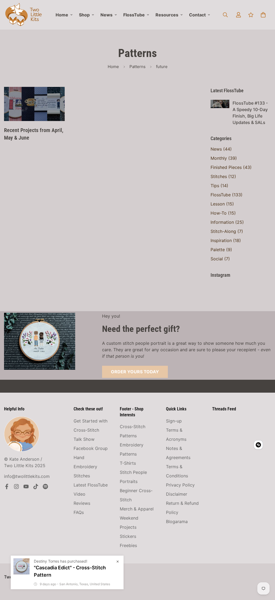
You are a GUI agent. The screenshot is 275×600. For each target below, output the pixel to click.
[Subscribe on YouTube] (26, 486)
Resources (166, 14)
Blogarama (177, 521)
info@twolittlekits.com (27, 476)
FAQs (79, 512)
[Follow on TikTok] (36, 486)
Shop (84, 14)
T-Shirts (128, 463)
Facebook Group (91, 448)
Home (62, 14)
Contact (197, 14)
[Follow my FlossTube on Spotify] (45, 486)
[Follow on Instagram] (16, 486)
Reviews (82, 503)
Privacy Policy (180, 485)
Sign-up (174, 421)
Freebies (128, 545)
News (106, 14)
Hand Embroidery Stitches (85, 466)
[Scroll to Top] (264, 571)
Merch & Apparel (137, 509)
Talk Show (84, 439)
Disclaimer (176, 494)
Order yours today (135, 371)
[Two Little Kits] (23, 15)
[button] (263, 15)
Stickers (128, 536)
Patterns (137, 66)
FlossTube (134, 14)
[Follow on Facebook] (7, 486)
